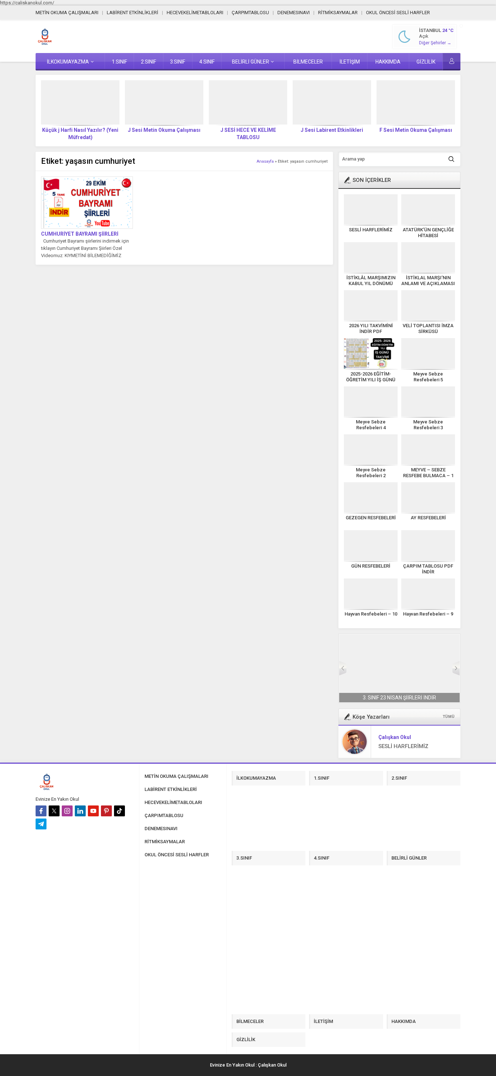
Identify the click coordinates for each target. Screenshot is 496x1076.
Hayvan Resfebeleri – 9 (428, 614)
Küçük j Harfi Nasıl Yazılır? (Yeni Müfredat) (80, 133)
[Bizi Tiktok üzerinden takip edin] (119, 810)
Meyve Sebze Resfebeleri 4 (371, 424)
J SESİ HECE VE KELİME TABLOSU (248, 133)
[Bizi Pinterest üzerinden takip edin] (106, 810)
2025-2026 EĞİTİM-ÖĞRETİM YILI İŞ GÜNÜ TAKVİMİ (370, 379)
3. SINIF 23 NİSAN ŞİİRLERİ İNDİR (399, 698)
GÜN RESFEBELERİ (370, 566)
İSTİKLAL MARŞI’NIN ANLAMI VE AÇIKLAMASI (428, 280)
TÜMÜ (449, 716)
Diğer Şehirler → (435, 42)
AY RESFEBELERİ (428, 517)
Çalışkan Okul (394, 737)
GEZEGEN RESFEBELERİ (371, 517)
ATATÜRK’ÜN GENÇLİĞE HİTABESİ (428, 232)
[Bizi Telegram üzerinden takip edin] (41, 824)
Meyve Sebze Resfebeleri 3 (428, 424)
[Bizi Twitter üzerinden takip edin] (54, 810)
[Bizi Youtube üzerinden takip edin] (93, 810)
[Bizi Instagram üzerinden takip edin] (67, 810)
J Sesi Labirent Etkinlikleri (332, 130)
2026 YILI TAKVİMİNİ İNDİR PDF (371, 328)
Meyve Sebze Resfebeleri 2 (371, 472)
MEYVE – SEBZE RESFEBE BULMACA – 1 (428, 472)
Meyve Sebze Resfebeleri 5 (428, 376)
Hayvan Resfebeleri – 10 (371, 614)
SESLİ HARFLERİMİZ (371, 229)
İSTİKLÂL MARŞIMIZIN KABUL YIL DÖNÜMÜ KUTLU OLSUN (370, 283)
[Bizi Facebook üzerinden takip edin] (41, 810)
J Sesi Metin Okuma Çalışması (164, 130)
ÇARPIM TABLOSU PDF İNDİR (428, 568)
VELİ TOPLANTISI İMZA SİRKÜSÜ (428, 328)
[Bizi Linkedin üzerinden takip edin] (80, 810)
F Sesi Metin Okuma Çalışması (415, 130)
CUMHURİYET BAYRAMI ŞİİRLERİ (79, 234)
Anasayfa (265, 161)
